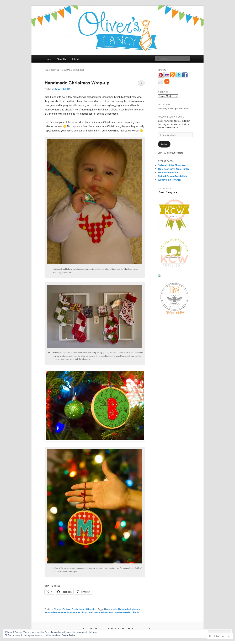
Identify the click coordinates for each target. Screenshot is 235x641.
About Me (61, 58)
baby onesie (111, 609)
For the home (78, 609)
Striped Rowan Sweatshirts (172, 176)
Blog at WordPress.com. (95, 629)
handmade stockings (77, 612)
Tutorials (76, 58)
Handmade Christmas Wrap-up (77, 82)
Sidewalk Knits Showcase (171, 165)
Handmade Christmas (129, 609)
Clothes (57, 609)
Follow (164, 144)
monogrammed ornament (101, 612)
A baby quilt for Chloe (169, 179)
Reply (135, 612)
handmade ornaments (55, 612)
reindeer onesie (122, 612)
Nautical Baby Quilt (168, 172)
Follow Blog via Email (171, 117)
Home (48, 58)
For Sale (66, 609)
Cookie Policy (68, 635)
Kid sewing (91, 609)
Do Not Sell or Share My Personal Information (130, 629)
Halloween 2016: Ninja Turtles (173, 168)
